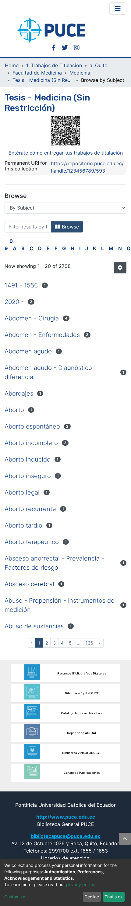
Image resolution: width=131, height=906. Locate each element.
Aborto (14, 410)
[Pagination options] (120, 267)
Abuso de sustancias (34, 626)
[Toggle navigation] (117, 8)
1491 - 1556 (21, 285)
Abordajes (19, 393)
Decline (91, 896)
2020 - (14, 301)
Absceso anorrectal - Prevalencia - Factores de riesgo (54, 563)
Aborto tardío (23, 525)
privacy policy (80, 884)
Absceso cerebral (29, 584)
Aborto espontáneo (32, 426)
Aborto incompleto (31, 443)
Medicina (79, 73)
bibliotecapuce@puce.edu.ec (66, 836)
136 (89, 642)
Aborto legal (22, 492)
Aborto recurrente (30, 509)
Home (12, 65)
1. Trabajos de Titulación (54, 65)
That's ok (113, 896)
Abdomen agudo (28, 351)
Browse (69, 227)
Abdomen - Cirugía (32, 318)
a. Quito (99, 65)
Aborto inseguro (28, 476)
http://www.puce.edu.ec (65, 817)
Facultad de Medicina (37, 73)
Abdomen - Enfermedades (42, 334)
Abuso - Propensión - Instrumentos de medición (60, 605)
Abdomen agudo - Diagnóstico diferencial (48, 372)
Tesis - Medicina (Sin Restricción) (42, 80)
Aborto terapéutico (32, 542)
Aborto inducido (28, 459)
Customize (14, 896)
